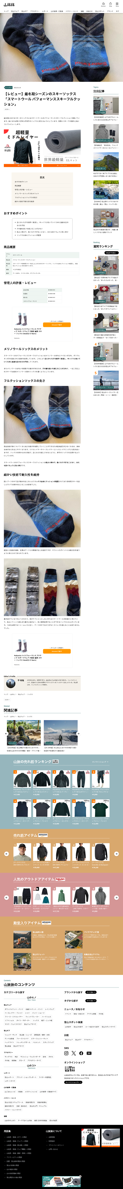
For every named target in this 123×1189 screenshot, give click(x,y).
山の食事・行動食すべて (48, 1091)
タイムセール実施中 (57, 321)
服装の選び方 (9, 1106)
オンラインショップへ (72, 1082)
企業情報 (52, 1137)
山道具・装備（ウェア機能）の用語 (19, 1149)
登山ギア (24, 11)
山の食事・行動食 (57, 11)
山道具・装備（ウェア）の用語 (17, 1141)
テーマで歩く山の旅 (25, 1120)
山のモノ (13, 694)
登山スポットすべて (108, 1027)
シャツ (27, 1013)
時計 (16, 1056)
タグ (117, 11)
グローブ (22, 1060)
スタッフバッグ (48, 1042)
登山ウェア (15, 11)
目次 (42, 177)
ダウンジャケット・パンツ (14, 1009)
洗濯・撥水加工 (21, 1106)
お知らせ (89, 11)
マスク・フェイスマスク (13, 1024)
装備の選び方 (30, 1102)
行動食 (20, 1091)
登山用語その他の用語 (14, 1177)
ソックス (30, 694)
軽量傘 (14, 1060)
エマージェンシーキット (39, 1038)
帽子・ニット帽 (46, 1020)
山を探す (68, 1027)
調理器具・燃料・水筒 (42, 1035)
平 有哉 (21, 680)
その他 (7, 1060)
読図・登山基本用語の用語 (16, 1161)
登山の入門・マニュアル (38, 1106)
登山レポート (9, 1077)
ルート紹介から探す (92, 1027)
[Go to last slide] (6, 733)
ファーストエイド (22, 1038)
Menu (117, 6)
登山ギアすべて (18, 1046)
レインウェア (49, 1009)
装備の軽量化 (42, 1102)
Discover (103, 6)
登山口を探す (78, 1027)
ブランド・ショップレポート (26, 1077)
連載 (82, 11)
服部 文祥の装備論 (40, 1120)
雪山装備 (8, 1046)
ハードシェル (46, 1016)
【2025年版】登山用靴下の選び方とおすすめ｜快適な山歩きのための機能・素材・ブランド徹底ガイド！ (24, 749)
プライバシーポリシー (56, 1145)
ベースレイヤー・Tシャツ (13, 1013)
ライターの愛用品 (45, 1077)
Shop (110, 6)
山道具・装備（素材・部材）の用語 (19, 1153)
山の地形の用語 (12, 1169)
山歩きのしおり (10, 1120)
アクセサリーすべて (34, 1060)
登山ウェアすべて (30, 1024)
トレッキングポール (23, 1042)
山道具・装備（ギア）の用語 (17, 1137)
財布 (44, 1056)
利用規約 (52, 1141)
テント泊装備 (9, 1038)
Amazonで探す (57, 325)
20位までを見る (111, 253)
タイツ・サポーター (23, 1020)
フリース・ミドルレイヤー (14, 1016)
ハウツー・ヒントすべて (13, 1110)
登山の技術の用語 (13, 1165)
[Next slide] (78, 733)
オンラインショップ (99, 762)
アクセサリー (34, 11)
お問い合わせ (53, 1149)
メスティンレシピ (31, 1091)
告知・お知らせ (79, 1014)
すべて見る (90, 992)
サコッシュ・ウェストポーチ (30, 1056)
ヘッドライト (9, 1042)
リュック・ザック (11, 1035)
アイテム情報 (91, 1014)
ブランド (110, 11)
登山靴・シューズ (26, 1035)
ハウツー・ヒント (72, 11)
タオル (51, 1056)
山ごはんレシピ (10, 1091)
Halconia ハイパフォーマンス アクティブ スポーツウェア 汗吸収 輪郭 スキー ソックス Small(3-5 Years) (28, 331)
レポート (45, 11)
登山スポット (99, 11)
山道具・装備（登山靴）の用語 (17, 1145)
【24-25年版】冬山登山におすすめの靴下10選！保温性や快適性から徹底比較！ (60, 749)
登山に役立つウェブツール (14, 1102)
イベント (68, 1014)
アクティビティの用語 (14, 1157)
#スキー (7, 109)
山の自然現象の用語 (13, 1173)
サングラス (8, 1056)
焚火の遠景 (53, 1120)
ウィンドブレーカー (32, 1016)
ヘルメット (36, 1042)
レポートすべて (10, 1081)
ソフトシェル (9, 1020)
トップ (6, 11)
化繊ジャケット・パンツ (34, 1009)
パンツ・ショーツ (38, 1013)
